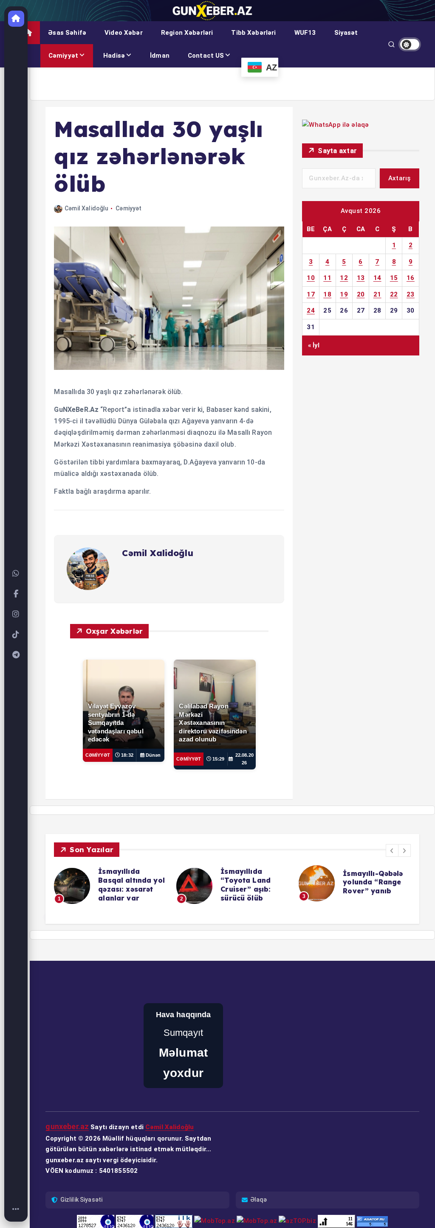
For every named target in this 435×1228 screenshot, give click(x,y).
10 (311, 278)
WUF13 (305, 32)
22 (394, 294)
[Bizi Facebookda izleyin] (16, 594)
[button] (392, 850)
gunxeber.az (67, 1106)
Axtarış (399, 178)
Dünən (153, 755)
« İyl (314, 345)
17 (311, 294)
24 (311, 310)
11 (327, 278)
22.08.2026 (244, 759)
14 (377, 278)
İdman (159, 55)
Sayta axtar (337, 150)
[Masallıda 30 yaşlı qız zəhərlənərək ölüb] (169, 368)
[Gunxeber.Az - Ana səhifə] (16, 19)
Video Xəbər (124, 32)
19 (344, 294)
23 (411, 294)
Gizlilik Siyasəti (81, 1179)
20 (361, 294)
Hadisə (114, 55)
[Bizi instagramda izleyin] (16, 614)
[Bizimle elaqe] (16, 573)
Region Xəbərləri (187, 32)
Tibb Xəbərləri (253, 32)
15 (394, 278)
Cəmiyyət (63, 55)
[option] (96, 885)
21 (377, 294)
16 (411, 278)
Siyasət (346, 32)
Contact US (206, 55)
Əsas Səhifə (67, 32)
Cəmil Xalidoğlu (86, 208)
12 (344, 278)
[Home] (16, 1209)
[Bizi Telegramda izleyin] (16, 655)
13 (361, 278)
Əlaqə (258, 1179)
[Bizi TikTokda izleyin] (16, 635)
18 (327, 294)
